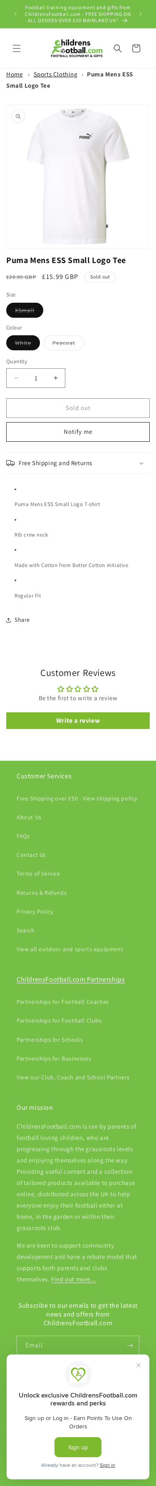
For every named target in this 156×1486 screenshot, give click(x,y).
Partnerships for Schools (50, 1039)
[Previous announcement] (15, 14)
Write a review (78, 720)
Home (14, 74)
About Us (29, 817)
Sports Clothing (56, 74)
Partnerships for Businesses (54, 1058)
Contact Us (31, 854)
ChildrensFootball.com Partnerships (71, 979)
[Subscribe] (130, 1345)
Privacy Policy (35, 911)
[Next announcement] (140, 14)
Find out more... (73, 1279)
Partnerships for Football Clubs (59, 1020)
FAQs (23, 836)
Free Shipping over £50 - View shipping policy (77, 798)
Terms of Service (38, 873)
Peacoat (68, 344)
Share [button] (22, 619)
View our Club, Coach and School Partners (73, 1077)
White (27, 344)
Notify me (78, 431)
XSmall (29, 312)
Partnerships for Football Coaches (63, 1001)
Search (26, 930)
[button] (16, 48)
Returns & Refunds (42, 892)
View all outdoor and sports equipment (70, 949)
